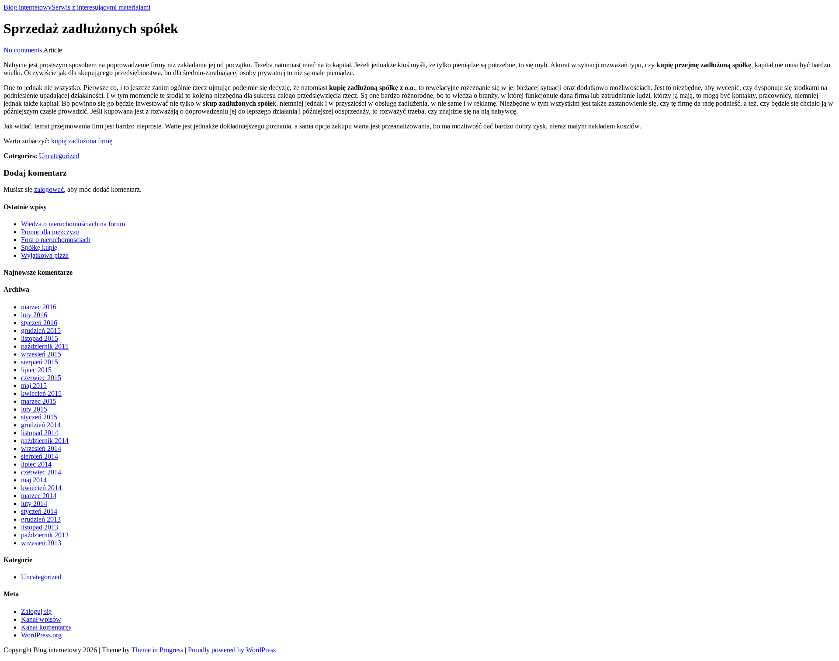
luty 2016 (34, 314)
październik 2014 (45, 440)
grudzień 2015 (41, 330)
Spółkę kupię (39, 247)
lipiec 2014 (36, 464)
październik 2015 (45, 346)
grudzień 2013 (41, 519)
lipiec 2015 (36, 370)
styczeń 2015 (39, 417)
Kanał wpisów (41, 619)
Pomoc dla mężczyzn (50, 231)
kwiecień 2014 (41, 487)
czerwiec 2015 (41, 377)
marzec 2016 (38, 307)
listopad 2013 (39, 527)
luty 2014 (34, 503)
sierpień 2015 (39, 362)
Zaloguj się (36, 611)
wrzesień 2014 (41, 448)
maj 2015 (34, 385)
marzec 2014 (38, 495)
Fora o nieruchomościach (55, 239)
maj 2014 (34, 480)
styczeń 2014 (39, 511)
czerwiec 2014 (41, 472)
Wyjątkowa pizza (45, 255)
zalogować (49, 189)
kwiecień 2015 (41, 393)
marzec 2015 (38, 401)
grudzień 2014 (41, 425)
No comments (22, 50)
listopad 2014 (39, 432)
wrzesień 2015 (41, 354)
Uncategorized (59, 155)
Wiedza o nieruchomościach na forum (73, 224)
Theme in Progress (157, 650)
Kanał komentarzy (46, 627)
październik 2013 (45, 535)
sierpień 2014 (39, 456)
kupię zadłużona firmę (81, 141)
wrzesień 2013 (41, 543)
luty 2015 (34, 409)
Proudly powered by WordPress (232, 650)
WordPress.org (41, 635)
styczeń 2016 (39, 322)
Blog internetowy (76, 7)
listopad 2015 (39, 338)
